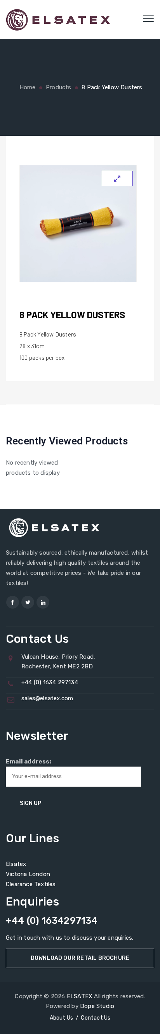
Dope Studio (97, 1006)
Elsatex (16, 864)
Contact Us (95, 1018)
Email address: (28, 761)
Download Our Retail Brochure (80, 958)
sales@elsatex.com (47, 698)
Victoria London (28, 874)
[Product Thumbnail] (117, 178)
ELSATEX (79, 996)
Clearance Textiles (31, 884)
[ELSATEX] (58, 19)
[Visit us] (12, 602)
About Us (61, 1018)
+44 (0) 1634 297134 (49, 682)
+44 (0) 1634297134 (52, 920)
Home (26, 87)
